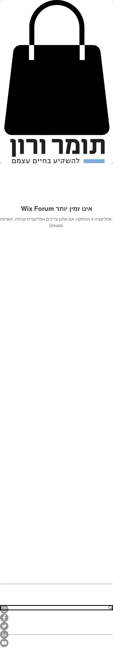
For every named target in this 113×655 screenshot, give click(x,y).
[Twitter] (56, 626)
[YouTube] (56, 643)
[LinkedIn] (56, 634)
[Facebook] (56, 617)
